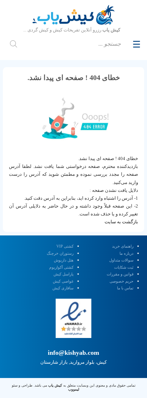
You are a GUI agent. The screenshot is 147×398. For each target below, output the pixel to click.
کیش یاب (55, 385)
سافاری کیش (63, 288)
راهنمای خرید (122, 246)
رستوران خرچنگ (60, 253)
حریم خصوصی (121, 281)
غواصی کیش (63, 281)
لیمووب (73, 389)
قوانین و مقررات (120, 274)
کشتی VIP (65, 246)
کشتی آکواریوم (61, 267)
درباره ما (126, 253)
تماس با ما (125, 288)
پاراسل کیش (64, 274)
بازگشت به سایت (121, 221)
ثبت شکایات (123, 267)
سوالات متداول (121, 260)
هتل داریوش (64, 260)
